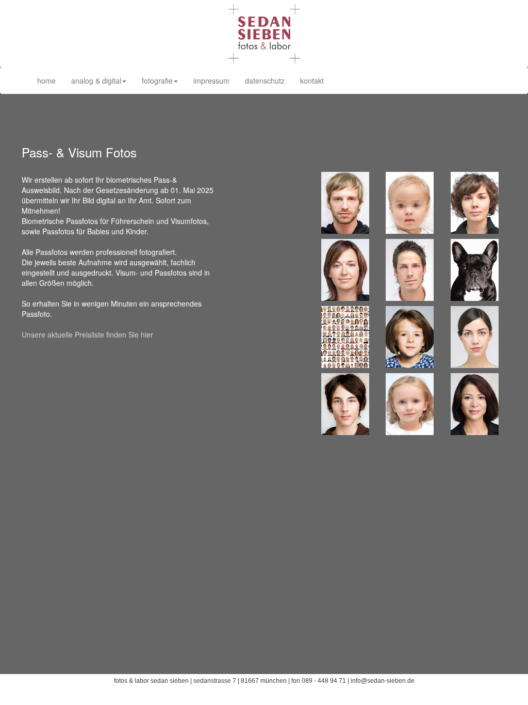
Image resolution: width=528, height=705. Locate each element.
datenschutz (265, 80)
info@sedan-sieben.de (383, 680)
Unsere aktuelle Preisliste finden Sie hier (87, 334)
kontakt (312, 80)
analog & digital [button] (96, 80)
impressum (211, 80)
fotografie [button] (157, 80)
